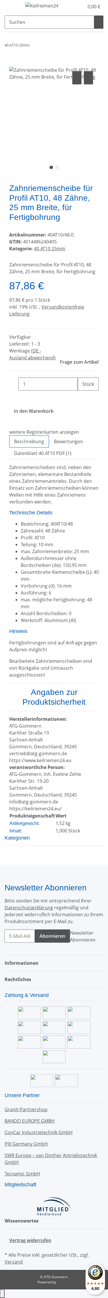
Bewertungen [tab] (68, 441)
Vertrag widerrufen (30, 1240)
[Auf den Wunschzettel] (88, 77)
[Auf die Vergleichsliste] (77, 77)
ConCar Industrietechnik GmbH (39, 1132)
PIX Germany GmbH (26, 1144)
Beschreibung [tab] (29, 441)
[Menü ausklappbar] (12, 6)
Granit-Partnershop (26, 1109)
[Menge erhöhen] (82, 397)
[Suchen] (98, 22)
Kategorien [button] (18, 838)
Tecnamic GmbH (22, 1174)
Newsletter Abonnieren (83, 936)
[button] (73, 6)
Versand (14, 1262)
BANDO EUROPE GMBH (30, 1121)
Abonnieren (52, 936)
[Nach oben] (2, 1293)
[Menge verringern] (13, 384)
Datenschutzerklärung (29, 907)
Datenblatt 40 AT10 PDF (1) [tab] (42, 453)
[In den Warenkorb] (13, 63)
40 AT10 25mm (49, 248)
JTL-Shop (64, 1282)
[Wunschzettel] (80, 6)
